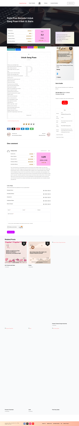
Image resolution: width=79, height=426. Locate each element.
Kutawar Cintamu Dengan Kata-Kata (59, 323)
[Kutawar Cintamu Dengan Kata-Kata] (63, 282)
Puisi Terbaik (32, 3)
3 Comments (7, 411)
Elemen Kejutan (10, 203)
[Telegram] (27, 129)
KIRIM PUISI (70, 3)
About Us (44, 423)
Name (9, 209)
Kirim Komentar (11, 232)
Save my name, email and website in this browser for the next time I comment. (20, 223)
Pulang (29, 265)
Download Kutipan (11, 49)
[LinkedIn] (22, 129)
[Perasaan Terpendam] (16, 368)
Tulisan (45, 3)
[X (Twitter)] (13, 129)
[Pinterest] (18, 129)
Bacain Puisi (30, 47)
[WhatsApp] (32, 129)
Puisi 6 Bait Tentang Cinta (66, 125)
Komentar (18, 49)
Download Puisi (41, 47)
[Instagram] (30, 424)
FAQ (61, 423)
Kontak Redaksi (54, 3)
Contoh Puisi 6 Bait (59, 134)
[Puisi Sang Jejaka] (63, 368)
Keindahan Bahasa (10, 193)
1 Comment (54, 325)
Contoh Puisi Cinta (22, 3)
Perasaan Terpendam (9, 409)
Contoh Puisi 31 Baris (60, 137)
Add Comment (10, 213)
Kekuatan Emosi (10, 190)
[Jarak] (39, 368)
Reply (49, 150)
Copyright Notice (56, 423)
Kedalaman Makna (10, 200)
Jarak (29, 409)
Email (24, 209)
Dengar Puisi (24, 47)
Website (39, 209)
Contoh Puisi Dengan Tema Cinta (13, 120)
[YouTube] (33, 424)
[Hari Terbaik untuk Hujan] (16, 253)
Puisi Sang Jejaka (55, 409)
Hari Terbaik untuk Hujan (10, 265)
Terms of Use (49, 423)
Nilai (35, 47)
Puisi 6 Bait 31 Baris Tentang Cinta (14, 47)
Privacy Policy (66, 423)
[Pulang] (39, 253)
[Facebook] (9, 129)
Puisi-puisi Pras (68, 114)
